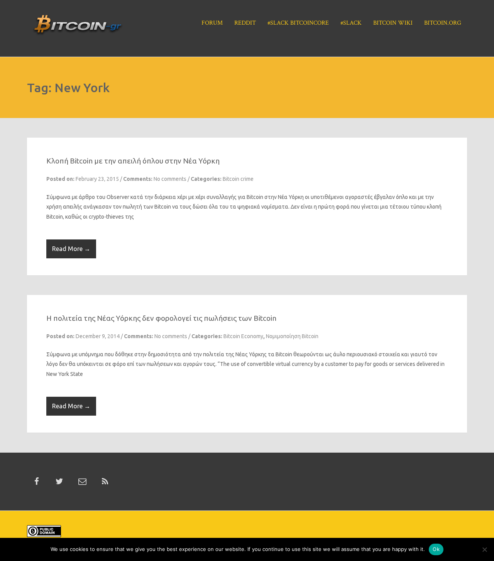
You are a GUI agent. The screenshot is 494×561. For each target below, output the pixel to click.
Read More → (71, 248)
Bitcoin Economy (243, 336)
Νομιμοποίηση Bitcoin (292, 336)
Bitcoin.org (442, 23)
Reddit (245, 23)
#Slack (351, 23)
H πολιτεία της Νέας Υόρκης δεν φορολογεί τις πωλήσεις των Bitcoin (161, 318)
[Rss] (105, 481)
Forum (212, 23)
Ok (436, 549)
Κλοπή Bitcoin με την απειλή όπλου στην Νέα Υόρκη (133, 161)
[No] (484, 549)
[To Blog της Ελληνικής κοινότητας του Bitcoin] (77, 27)
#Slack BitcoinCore (298, 23)
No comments (170, 179)
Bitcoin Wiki (393, 23)
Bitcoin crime (238, 179)
